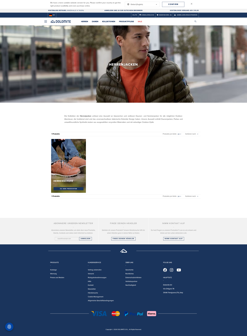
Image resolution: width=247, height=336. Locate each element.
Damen (95, 21)
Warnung (53, 274)
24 (178, 134)
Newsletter (92, 289)
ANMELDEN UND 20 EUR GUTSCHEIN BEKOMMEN (123, 10)
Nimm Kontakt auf (174, 238)
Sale (140, 21)
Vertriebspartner (131, 281)
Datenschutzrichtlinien (133, 278)
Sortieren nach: (190, 134)
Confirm (173, 4)
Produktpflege (126, 21)
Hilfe (135, 15)
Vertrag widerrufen (95, 270)
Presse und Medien (57, 278)
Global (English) (136, 4)
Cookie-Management (95, 297)
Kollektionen (108, 21)
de (54, 15)
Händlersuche (93, 293)
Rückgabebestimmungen (97, 278)
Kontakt (91, 285)
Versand (91, 274)
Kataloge (53, 270)
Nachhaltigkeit (130, 285)
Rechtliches (129, 274)
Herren (84, 21)
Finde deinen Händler (123, 238)
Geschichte (129, 270)
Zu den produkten (68, 188)
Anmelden (85, 238)
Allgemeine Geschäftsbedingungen (101, 301)
